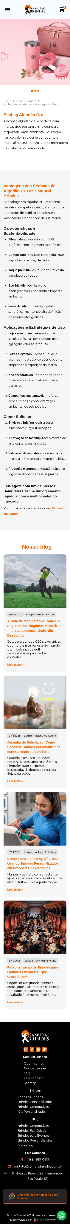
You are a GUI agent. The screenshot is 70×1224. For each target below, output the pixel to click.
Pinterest (58, 508)
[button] (8, 9)
